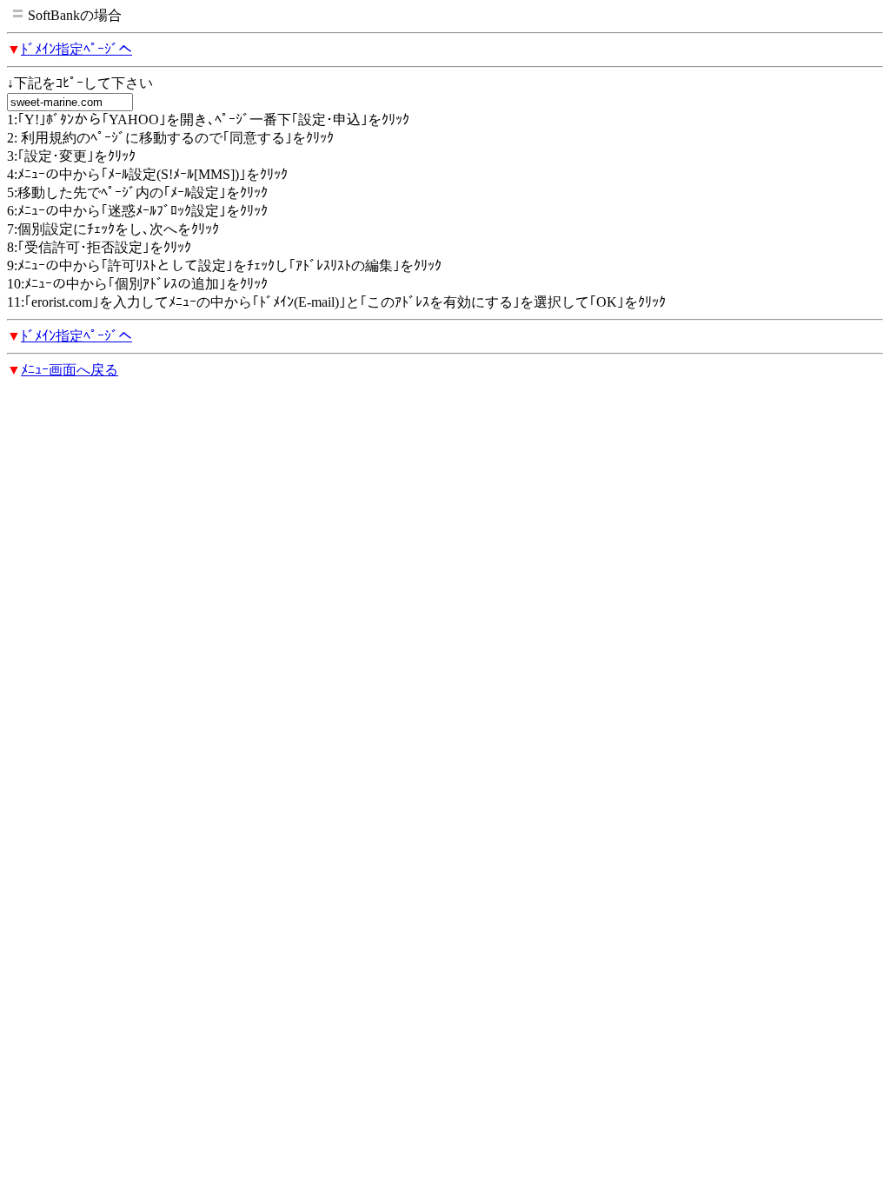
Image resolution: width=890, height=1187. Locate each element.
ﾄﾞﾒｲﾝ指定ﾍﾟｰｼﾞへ (76, 49)
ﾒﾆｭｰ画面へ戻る (69, 369)
